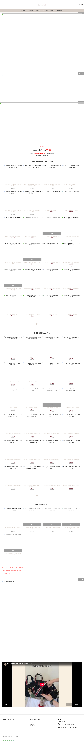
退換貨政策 (45, 10)
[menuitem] (37, 324)
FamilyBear (24, 10)
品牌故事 (52, 10)
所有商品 (31, 10)
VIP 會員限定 (60, 10)
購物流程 (38, 10)
